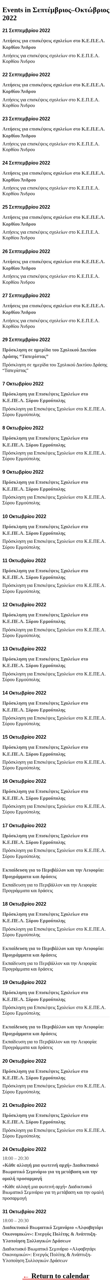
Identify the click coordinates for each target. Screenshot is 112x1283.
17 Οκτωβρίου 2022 (24, 825)
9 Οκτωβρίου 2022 (23, 472)
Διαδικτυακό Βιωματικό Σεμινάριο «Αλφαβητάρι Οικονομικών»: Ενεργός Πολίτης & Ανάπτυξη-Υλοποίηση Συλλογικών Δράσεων (49, 1254)
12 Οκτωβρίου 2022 (24, 604)
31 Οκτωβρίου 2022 (24, 1211)
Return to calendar (60, 1276)
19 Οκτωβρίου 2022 (24, 982)
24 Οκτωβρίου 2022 (24, 1149)
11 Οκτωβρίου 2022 (24, 560)
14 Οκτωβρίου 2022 (24, 692)
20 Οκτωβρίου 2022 (24, 1061)
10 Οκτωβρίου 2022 (24, 516)
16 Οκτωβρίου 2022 (24, 781)
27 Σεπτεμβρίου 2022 (26, 295)
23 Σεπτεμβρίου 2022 (26, 118)
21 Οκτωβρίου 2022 (24, 1105)
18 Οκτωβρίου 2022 (24, 904)
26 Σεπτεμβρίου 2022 (26, 251)
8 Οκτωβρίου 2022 (23, 427)
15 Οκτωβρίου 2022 (24, 737)
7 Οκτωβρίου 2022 (23, 383)
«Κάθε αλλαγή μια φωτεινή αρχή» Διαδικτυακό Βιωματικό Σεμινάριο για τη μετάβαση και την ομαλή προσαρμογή (53, 1192)
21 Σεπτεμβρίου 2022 (26, 30)
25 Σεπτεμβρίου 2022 (26, 207)
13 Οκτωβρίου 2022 (24, 648)
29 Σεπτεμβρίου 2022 (26, 339)
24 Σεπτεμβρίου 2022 (26, 162)
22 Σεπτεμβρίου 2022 (26, 74)
